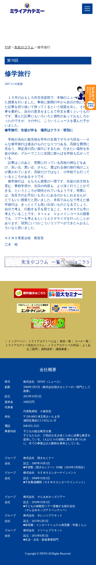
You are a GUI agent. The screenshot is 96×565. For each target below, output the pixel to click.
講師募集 (61, 349)
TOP (8, 47)
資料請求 (46, 349)
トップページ (16, 341)
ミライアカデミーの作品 (63, 345)
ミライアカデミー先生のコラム (25, 345)
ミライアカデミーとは (42, 341)
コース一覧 (82, 341)
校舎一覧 (65, 341)
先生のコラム (24, 47)
